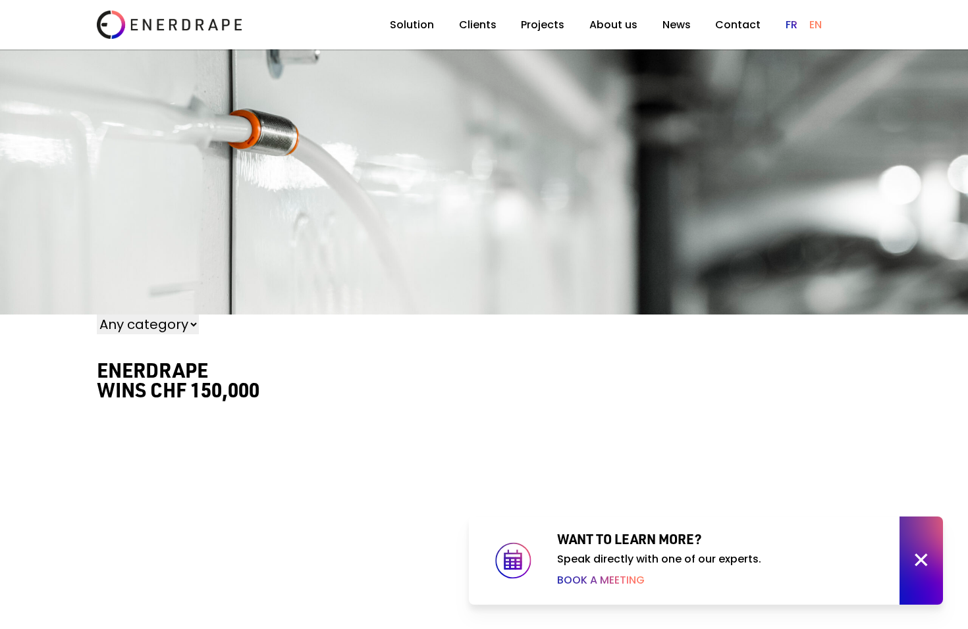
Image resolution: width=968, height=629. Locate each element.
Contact (738, 24)
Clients (478, 24)
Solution (412, 24)
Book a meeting (601, 580)
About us (613, 24)
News (676, 24)
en (815, 24)
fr (791, 24)
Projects (542, 24)
